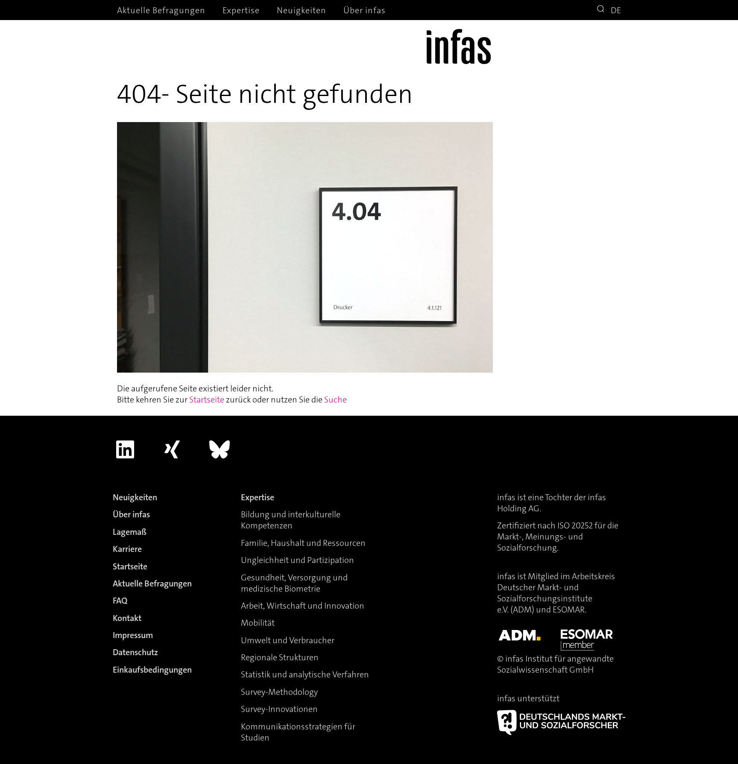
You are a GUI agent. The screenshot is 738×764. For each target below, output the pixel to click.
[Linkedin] (125, 449)
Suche (335, 399)
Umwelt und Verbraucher (287, 640)
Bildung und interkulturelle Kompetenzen (290, 520)
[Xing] (172, 449)
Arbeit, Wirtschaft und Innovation (302, 605)
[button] (601, 9)
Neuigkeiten (301, 10)
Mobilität (258, 622)
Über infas (364, 10)
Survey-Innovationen (279, 708)
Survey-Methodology (279, 691)
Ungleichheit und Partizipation (297, 560)
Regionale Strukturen (280, 657)
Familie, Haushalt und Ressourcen (303, 542)
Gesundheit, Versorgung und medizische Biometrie (294, 583)
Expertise (241, 10)
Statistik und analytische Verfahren (305, 674)
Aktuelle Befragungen (161, 10)
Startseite (206, 399)
